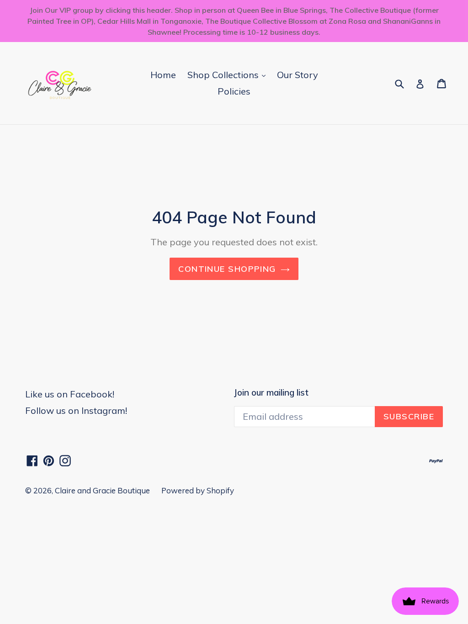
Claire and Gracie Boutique (102, 490)
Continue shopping (227, 269)
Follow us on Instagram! (76, 410)
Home (163, 74)
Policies (234, 91)
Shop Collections (228, 74)
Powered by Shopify (197, 490)
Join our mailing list (271, 392)
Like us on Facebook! (69, 394)
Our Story (297, 74)
